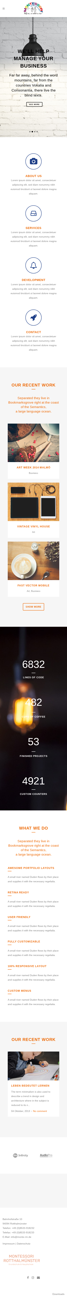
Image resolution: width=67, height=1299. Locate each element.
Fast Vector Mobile (33, 585)
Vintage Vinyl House (33, 526)
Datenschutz (23, 1243)
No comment (40, 1111)
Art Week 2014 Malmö (34, 467)
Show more (33, 607)
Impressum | (10, 1243)
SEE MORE (34, 104)
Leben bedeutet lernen (30, 1085)
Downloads (58, 1294)
